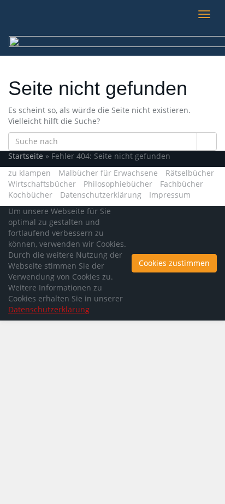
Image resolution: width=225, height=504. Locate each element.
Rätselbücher (189, 173)
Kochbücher (30, 194)
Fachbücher (181, 184)
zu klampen (29, 173)
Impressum (170, 194)
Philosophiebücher (118, 184)
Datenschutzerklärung (100, 194)
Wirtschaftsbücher (42, 184)
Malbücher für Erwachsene (108, 173)
